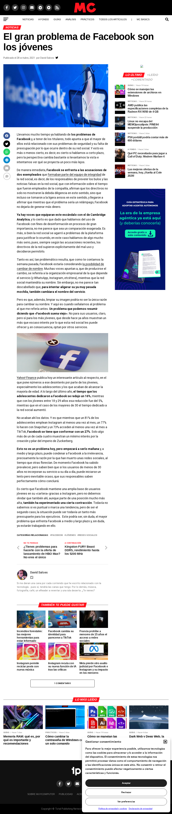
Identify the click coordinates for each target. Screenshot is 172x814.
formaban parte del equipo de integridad (74, 174)
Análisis (71, 19)
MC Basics (143, 19)
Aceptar (126, 783)
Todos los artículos (113, 19)
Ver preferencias (126, 802)
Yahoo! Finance (26, 377)
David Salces (47, 57)
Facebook (57, 535)
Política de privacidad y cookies (112, 809)
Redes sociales (88, 535)
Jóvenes (71, 535)
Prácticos (87, 19)
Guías (57, 19)
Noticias (28, 19)
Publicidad (66, 794)
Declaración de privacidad (140, 809)
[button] (165, 741)
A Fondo (43, 19)
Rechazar (126, 792)
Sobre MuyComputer (41, 794)
